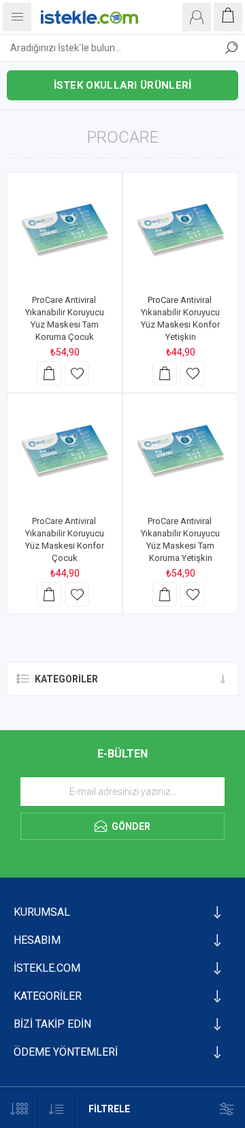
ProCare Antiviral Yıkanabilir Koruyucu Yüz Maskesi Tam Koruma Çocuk (64, 318)
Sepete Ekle (49, 373)
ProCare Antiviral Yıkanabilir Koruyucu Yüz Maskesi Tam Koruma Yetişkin (180, 539)
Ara (231, 47)
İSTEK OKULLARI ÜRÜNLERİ (123, 85)
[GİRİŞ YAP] (196, 17)
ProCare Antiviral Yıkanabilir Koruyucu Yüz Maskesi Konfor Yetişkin (180, 318)
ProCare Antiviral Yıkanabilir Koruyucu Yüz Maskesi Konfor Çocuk (64, 539)
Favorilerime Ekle (77, 373)
